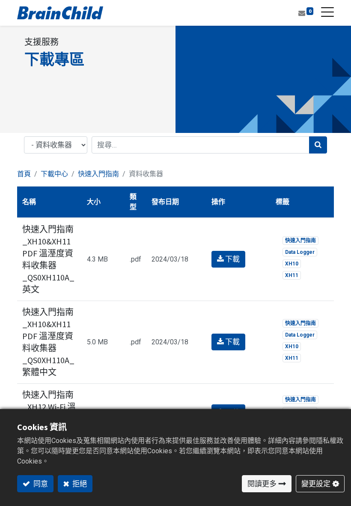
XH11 (291, 275)
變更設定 (315, 483)
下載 (232, 259)
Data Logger (300, 252)
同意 (40, 483)
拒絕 (79, 483)
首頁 (24, 174)
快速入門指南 (98, 174)
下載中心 (54, 174)
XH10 (291, 264)
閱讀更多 (262, 483)
